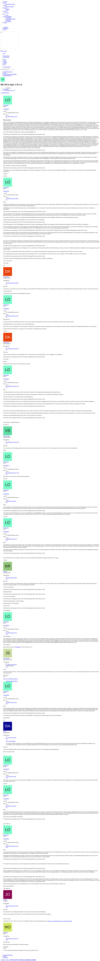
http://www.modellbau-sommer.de (10, 678)
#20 (7, 939)
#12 (7, 634)
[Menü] (1, 25)
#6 (6, 387)
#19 (7, 907)
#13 (7, 667)
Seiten (4, 59)
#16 (7, 777)
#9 (6, 502)
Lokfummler (6, 89)
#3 (6, 284)
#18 (7, 847)
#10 (7, 540)
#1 (6, 117)
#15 (7, 738)
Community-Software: (18, 959)
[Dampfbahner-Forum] (9, 48)
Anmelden (5, 27)
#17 (7, 807)
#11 (7, 578)
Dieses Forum (6, 57)
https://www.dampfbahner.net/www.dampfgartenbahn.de (60, 921)
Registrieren (5, 28)
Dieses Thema (6, 55)
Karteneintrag (6, 109)
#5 (6, 349)
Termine (5, 62)
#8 (6, 474)
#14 (7, 703)
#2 (6, 199)
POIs (4, 64)
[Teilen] (1, 94)
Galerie (4, 63)
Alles (4, 53)
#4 (6, 317)
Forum (4, 60)
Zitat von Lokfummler (11, 741)
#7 (6, 443)
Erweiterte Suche (7, 67)
